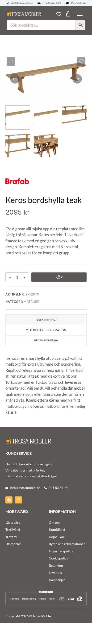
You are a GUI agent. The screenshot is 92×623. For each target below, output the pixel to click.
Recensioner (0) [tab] (46, 340)
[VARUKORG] (68, 14)
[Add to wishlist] (81, 61)
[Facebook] (9, 499)
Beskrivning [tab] (46, 319)
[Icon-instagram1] (18, 499)
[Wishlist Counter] (58, 14)
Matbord (32, 302)
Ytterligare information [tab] (46, 330)
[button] (79, 14)
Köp (59, 277)
